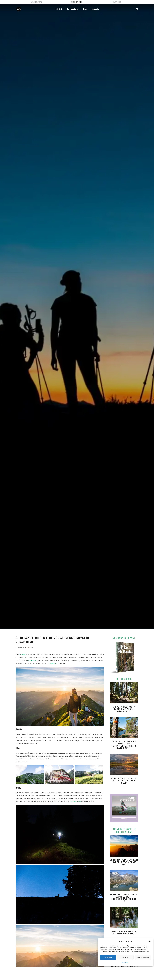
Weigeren (125, 957)
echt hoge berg (32, 660)
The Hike (79, 2)
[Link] (19, 9)
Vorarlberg (22, 655)
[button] (150, 941)
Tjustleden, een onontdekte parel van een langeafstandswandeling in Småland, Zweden (124, 744)
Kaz (31, 648)
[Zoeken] (137, 9)
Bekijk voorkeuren (143, 957)
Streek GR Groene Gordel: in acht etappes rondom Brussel (124, 932)
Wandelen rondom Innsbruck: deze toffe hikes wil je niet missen (124, 780)
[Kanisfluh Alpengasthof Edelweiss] (60, 774)
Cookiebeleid (124, 962)
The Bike (118, 2)
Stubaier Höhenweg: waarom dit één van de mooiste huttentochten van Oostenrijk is (124, 898)
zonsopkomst (53, 663)
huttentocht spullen (75, 801)
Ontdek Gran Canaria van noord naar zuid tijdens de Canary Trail (124, 862)
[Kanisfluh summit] (30, 774)
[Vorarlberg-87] (89, 774)
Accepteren (108, 957)
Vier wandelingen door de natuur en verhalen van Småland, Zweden (124, 709)
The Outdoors (38, 2)
